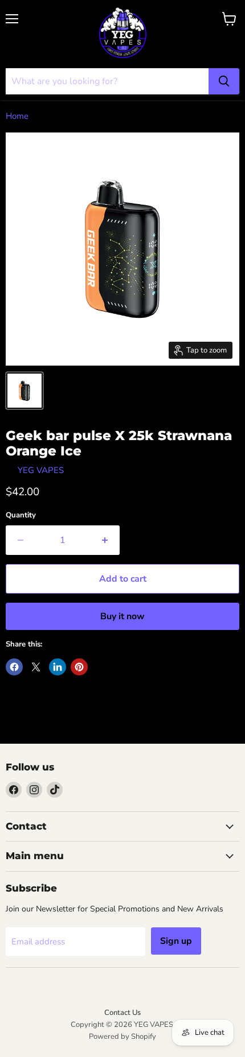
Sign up (176, 941)
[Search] (224, 81)
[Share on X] (35, 666)
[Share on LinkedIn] (57, 666)
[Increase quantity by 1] (105, 540)
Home (17, 116)
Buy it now (122, 616)
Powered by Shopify (122, 1036)
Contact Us (122, 1013)
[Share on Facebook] (14, 666)
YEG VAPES (41, 470)
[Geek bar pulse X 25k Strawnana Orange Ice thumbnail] (24, 390)
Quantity (21, 515)
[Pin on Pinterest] (79, 666)
